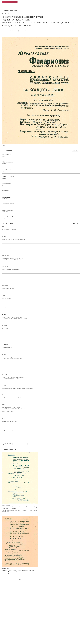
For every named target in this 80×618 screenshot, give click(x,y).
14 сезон (15, 31)
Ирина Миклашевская (7, 211)
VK (13, 444)
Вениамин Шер (5, 191)
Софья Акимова (8, 177)
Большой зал (6, 31)
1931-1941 (22, 31)
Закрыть (75, 150)
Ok (26, 444)
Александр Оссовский (7, 217)
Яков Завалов (7, 155)
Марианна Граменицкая (8, 204)
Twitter (20, 444)
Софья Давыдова (6, 198)
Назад (20, 579)
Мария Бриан (7, 169)
